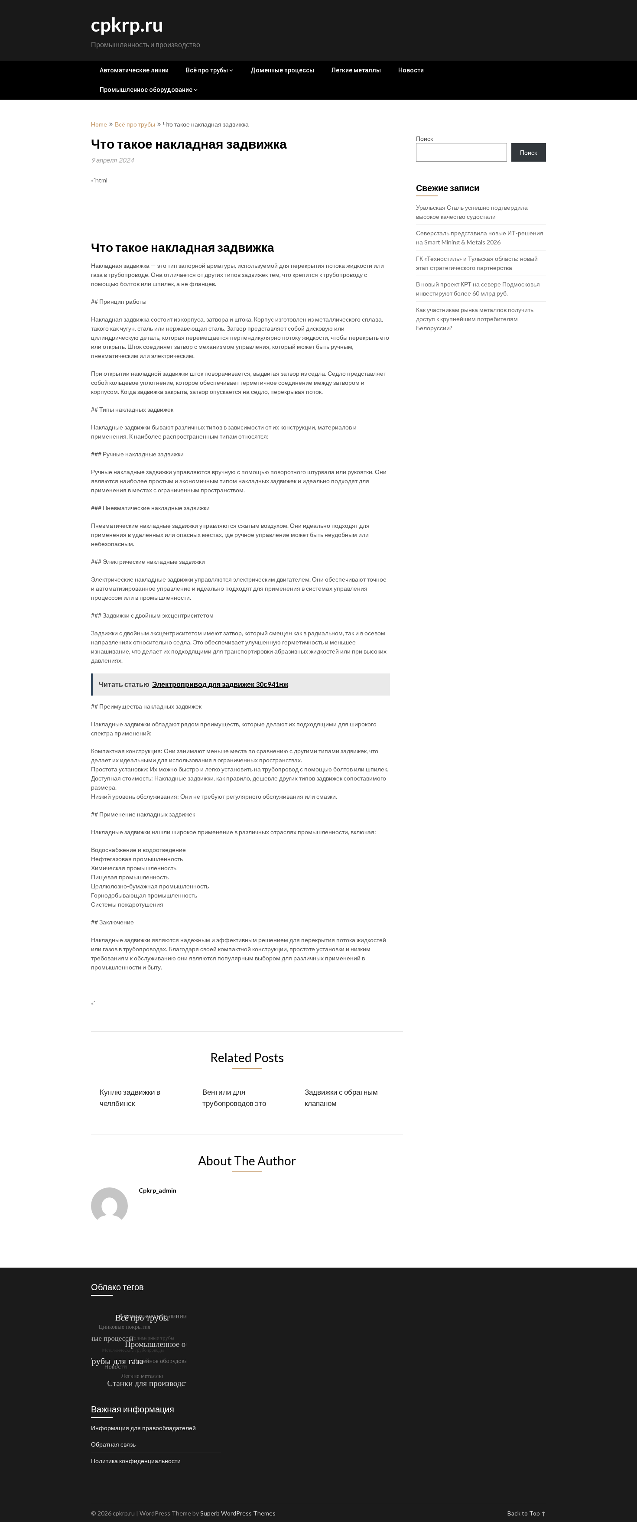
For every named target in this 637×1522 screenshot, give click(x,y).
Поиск (424, 138)
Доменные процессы (282, 70)
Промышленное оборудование (146, 89)
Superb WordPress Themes (238, 1513)
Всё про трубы (207, 70)
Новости (411, 70)
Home (99, 124)
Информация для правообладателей (143, 1427)
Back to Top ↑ (526, 1513)
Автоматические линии (134, 70)
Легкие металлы (356, 70)
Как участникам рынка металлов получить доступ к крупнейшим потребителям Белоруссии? (474, 319)
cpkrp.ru (127, 24)
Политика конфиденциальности (136, 1460)
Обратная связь (113, 1444)
